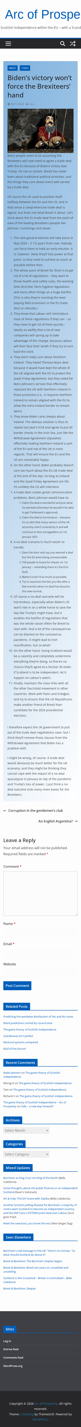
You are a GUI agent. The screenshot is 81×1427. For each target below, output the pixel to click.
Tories (24, 68)
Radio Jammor (12, 1073)
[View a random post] (73, 44)
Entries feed (10, 1349)
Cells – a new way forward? (37, 1106)
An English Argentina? (55, 821)
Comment (12, 866)
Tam (31, 104)
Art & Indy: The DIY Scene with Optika (26, 1198)
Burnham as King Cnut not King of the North (30, 1178)
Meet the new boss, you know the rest (26, 1223)
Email (9, 944)
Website (9, 964)
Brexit (12, 68)
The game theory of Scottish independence (45, 1083)
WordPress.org (12, 1366)
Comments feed (13, 1357)
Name (9, 923)
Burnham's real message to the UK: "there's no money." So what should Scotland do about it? (39, 1253)
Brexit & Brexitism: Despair (19, 1288)
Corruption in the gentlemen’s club (35, 810)
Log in (7, 1341)
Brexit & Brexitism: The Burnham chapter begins (32, 1261)
